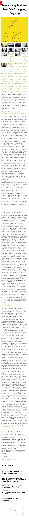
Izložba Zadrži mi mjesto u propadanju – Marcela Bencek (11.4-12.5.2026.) (12, 486)
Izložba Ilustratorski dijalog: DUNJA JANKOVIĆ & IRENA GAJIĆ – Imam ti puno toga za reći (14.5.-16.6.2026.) (13, 480)
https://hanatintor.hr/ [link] (5, 305)
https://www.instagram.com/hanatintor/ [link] (9, 303)
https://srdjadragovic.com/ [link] (7, 426)
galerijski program (5, 470)
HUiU (2, 519)
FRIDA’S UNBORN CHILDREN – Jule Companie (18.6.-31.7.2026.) (12, 472)
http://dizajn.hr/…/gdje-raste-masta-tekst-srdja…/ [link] (14, 113)
